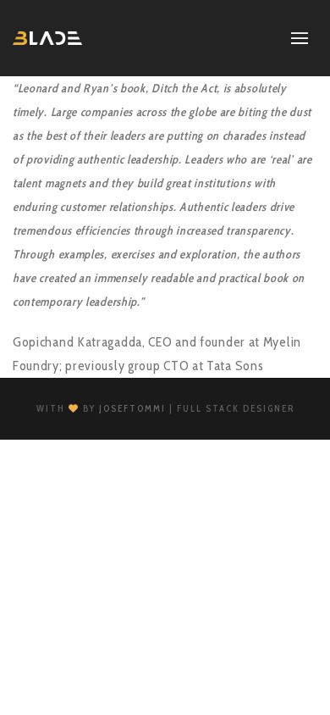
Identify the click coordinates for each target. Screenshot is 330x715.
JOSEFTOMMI (132, 408)
